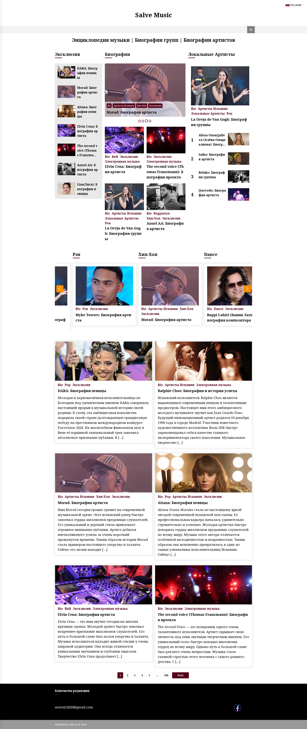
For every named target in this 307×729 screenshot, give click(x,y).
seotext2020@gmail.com (74, 707)
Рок (108, 223)
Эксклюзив (155, 105)
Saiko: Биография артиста (212, 156)
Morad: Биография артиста (87, 92)
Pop (68, 384)
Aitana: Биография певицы (87, 111)
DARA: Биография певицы (87, 73)
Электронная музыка (122, 161)
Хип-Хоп (141, 105)
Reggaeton (162, 213)
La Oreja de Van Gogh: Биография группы (123, 233)
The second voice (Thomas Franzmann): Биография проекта (87, 150)
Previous (59, 288)
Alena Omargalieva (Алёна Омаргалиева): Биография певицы (212, 140)
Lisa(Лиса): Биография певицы (87, 189)
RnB (115, 156)
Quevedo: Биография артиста (212, 192)
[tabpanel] (145, 90)
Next (247, 288)
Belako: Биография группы (212, 174)
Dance (194, 254)
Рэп (60, 254)
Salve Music (153, 15)
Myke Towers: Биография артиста (87, 317)
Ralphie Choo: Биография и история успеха (197, 390)
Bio (109, 105)
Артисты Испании (124, 105)
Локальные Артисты (122, 218)
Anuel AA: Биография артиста (87, 169)
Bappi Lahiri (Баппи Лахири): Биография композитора (219, 317)
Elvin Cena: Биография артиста (87, 131)
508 (166, 675)
